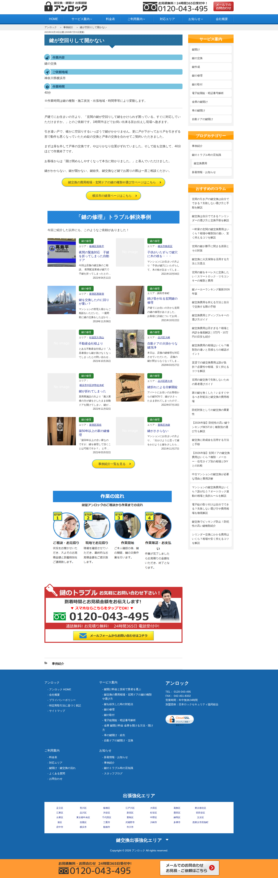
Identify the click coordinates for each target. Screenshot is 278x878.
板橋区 (106, 808)
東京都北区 (200, 808)
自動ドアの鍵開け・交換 (118, 740)
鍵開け (196, 49)
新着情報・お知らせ (204, 172)
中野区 (153, 817)
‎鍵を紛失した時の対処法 (118, 704)
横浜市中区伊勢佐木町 (91, 385)
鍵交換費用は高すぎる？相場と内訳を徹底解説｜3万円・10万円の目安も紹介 (210, 332)
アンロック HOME (60, 689)
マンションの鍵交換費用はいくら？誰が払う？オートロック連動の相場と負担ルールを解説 (210, 491)
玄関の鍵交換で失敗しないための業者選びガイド (210, 381)
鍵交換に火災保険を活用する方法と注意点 (210, 261)
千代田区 (106, 817)
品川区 (83, 812)
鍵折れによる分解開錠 (162, 387)
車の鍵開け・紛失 (114, 735)
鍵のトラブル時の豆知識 (206, 154)
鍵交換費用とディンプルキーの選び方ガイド (210, 317)
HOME (53, 19)
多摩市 (177, 822)
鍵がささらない (158, 430)
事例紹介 (68, 27)
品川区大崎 (164, 337)
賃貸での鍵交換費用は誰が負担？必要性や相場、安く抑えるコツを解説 (210, 366)
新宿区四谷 (95, 424)
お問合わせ (55, 778)
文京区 (200, 817)
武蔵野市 (130, 822)
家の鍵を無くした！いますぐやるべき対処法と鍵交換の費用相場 (210, 397)
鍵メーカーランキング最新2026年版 (211, 291)
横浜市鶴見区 (165, 246)
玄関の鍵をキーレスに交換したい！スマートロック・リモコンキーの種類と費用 (210, 276)
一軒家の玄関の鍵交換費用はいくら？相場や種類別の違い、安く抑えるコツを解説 (210, 233)
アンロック (50, 27)
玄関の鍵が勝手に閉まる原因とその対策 (210, 248)
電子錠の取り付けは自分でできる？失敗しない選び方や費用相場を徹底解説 (210, 508)
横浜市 (83, 827)
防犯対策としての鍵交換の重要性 (210, 411)
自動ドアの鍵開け (202, 119)
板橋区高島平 (96, 246)
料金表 (110, 19)
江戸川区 (130, 808)
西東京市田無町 (200, 822)
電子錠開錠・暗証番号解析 (208, 93)
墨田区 (177, 812)
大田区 (153, 808)
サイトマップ (57, 710)
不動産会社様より (91, 343)
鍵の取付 (197, 84)
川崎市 (153, 822)
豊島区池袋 (164, 424)
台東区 (59, 817)
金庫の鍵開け (200, 101)
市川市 (130, 827)
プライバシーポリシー (62, 699)
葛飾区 (177, 808)
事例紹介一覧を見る (112, 464)
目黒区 (83, 822)
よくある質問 (57, 773)
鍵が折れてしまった (92, 391)
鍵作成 (196, 66)
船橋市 (106, 827)
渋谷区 (106, 812)
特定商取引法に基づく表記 (65, 705)
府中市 (59, 827)
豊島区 (130, 817)
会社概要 (222, 19)
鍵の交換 (197, 58)
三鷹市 (106, 822)
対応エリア (167, 19)
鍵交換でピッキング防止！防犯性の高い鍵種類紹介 (210, 523)
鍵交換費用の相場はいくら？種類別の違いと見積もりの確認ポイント (210, 349)
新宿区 (130, 812)
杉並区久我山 (96, 337)
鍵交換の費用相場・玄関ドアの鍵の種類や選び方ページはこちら (112, 182)
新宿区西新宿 (96, 293)
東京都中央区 (83, 817)
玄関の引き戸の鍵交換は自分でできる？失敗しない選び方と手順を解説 (210, 203)
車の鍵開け (198, 110)
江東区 (59, 812)
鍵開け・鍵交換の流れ (62, 767)
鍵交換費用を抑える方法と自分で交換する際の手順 (210, 304)
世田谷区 (200, 812)
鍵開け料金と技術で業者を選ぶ (122, 689)
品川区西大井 (165, 381)
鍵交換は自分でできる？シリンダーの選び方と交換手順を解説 (210, 218)
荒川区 (83, 808)
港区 (59, 822)
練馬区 (177, 817)
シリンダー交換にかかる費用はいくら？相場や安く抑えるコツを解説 (210, 538)
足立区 (59, 808)
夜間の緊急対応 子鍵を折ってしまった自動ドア (94, 256)
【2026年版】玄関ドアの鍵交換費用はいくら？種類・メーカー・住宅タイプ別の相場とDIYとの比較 (211, 459)
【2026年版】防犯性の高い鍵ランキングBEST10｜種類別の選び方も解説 (211, 427)
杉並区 (153, 812)
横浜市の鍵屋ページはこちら (112, 195)
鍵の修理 (86, 241)
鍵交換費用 (200, 163)
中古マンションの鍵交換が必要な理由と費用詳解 (210, 476)
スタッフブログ (113, 773)
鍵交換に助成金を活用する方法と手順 (210, 442)
